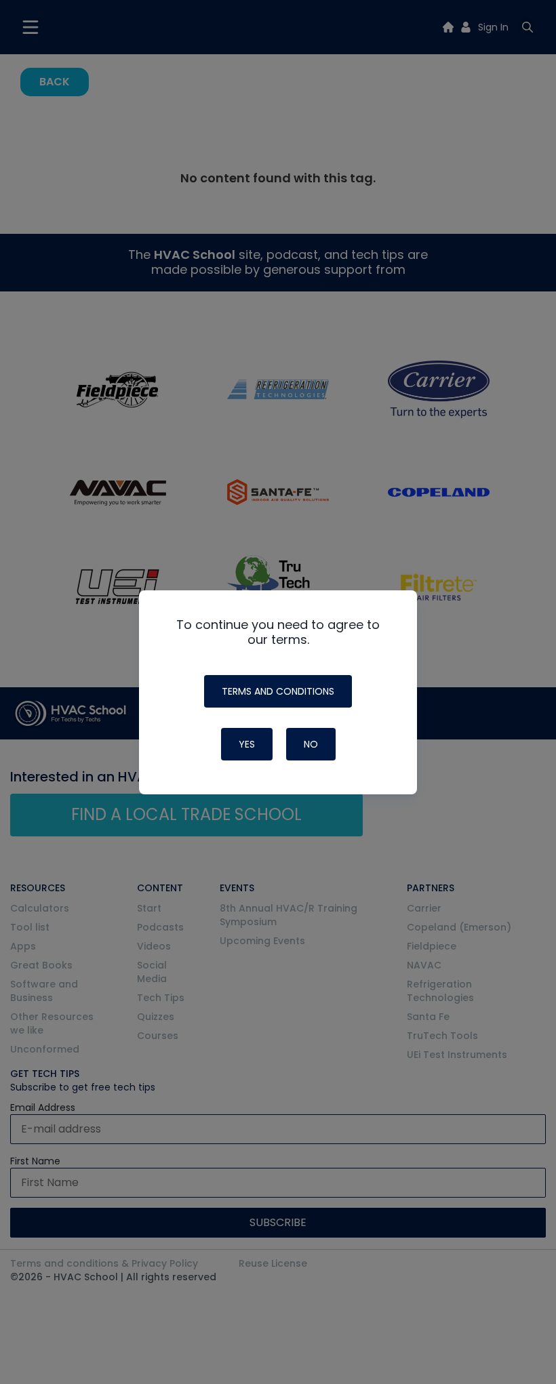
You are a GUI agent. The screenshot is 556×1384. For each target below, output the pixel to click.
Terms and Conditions (278, 691)
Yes (247, 744)
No (311, 744)
